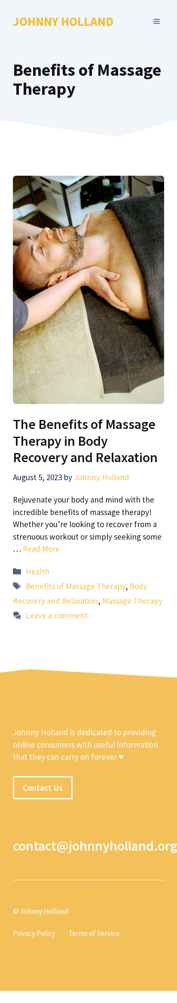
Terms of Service (94, 933)
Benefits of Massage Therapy (75, 586)
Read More (41, 548)
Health (37, 571)
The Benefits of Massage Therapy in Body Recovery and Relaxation (85, 441)
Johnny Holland (63, 21)
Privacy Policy (34, 933)
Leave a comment (57, 615)
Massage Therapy (132, 601)
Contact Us (43, 788)
